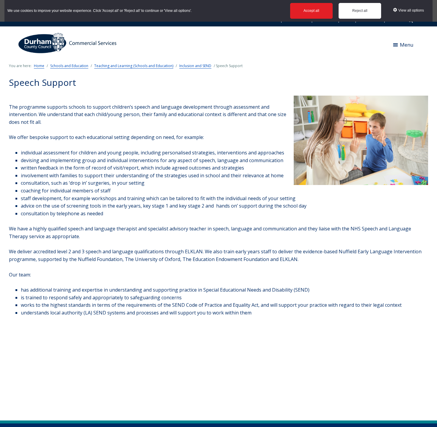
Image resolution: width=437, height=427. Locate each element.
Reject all (359, 11)
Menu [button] (407, 44)
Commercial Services (70, 45)
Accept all (311, 11)
